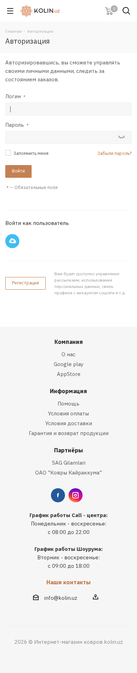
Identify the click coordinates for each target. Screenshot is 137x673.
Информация (68, 391)
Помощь (68, 403)
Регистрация (25, 283)
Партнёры (68, 450)
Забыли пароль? (114, 153)
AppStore (68, 374)
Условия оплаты (68, 413)
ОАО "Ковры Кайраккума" (68, 472)
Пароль (16, 124)
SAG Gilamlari (68, 462)
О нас (68, 354)
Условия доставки (68, 423)
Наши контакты (68, 582)
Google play (68, 364)
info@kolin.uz (60, 598)
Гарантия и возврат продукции (69, 433)
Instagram (75, 495)
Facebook (58, 495)
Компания (68, 341)
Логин (15, 96)
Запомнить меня (30, 153)
